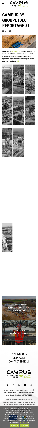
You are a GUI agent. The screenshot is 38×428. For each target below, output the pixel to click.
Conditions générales (9, 392)
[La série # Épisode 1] (19, 332)
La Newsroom (19, 354)
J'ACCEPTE (14, 425)
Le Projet (19, 357)
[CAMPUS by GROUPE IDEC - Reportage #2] (19, 308)
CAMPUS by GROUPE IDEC (24, 390)
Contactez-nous (19, 361)
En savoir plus (24, 422)
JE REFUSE (24, 425)
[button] (3, 4)
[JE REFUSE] (36, 417)
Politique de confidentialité (26, 392)
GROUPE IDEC (16, 51)
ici (18, 61)
